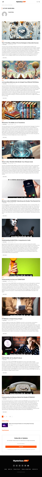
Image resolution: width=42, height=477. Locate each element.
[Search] (39, 2)
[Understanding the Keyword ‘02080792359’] (21, 267)
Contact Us (35, 469)
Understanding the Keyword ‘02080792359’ (13, 279)
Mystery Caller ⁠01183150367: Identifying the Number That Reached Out (21, 201)
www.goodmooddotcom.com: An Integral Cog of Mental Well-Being (20, 82)
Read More (5, 57)
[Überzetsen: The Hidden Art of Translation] (21, 110)
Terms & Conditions (26, 469)
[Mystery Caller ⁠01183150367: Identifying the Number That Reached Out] (21, 189)
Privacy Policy (28, 449)
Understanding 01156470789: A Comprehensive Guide (16, 240)
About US (10, 469)
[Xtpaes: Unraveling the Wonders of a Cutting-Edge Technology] (5, 425)
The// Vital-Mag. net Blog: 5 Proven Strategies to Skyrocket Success (20, 43)
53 (10, 416)
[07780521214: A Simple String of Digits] (21, 306)
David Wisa (11, 12)
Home (5, 469)
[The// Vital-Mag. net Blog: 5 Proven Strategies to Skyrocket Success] (21, 30)
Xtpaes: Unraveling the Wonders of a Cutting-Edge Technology (21, 423)
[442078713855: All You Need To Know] (21, 346)
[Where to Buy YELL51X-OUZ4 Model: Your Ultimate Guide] (21, 149)
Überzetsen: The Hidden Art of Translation (13, 122)
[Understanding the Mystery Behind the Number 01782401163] (21, 385)
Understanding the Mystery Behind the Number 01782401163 (18, 397)
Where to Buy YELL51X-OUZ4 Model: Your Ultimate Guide (17, 161)
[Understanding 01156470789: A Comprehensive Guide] (21, 228)
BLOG (3, 41)
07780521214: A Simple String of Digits (12, 318)
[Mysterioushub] (21, 2)
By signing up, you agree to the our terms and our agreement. (21, 449)
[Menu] (3, 2)
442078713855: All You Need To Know (12, 358)
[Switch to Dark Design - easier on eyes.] (37, 1)
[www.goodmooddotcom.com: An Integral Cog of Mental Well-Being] (21, 70)
